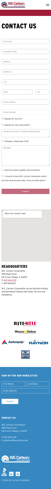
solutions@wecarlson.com (16, 440)
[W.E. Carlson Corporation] (16, 459)
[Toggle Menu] (47, 5)
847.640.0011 (10, 280)
